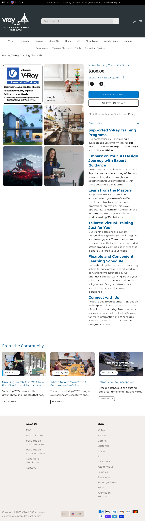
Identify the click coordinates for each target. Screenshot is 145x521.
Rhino (68, 41)
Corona (39, 41)
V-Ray (11, 41)
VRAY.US (27, 512)
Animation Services (95, 48)
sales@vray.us (128, 313)
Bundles (128, 41)
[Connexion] (134, 21)
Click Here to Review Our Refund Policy (112, 114)
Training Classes (61, 48)
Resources (41, 48)
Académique (111, 41)
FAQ (28, 430)
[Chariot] (140, 21)
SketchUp (54, 41)
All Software (92, 41)
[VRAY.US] (15, 21)
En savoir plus (10, 402)
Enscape (25, 41)
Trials (78, 48)
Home (6, 55)
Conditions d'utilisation (33, 460)
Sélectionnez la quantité (106, 77)
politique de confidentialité (35, 442)
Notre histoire (34, 435)
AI (78, 41)
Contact (31, 467)
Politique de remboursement (36, 451)
